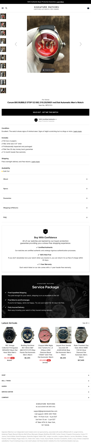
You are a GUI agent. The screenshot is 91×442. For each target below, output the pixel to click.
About (5, 179)
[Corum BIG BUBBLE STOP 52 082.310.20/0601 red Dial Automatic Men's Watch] (3, 16)
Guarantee (7, 198)
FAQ (5, 217)
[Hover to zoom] (48, 44)
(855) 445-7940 (50, 414)
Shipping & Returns (10, 208)
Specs (5, 188)
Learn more (77, 131)
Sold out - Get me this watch (45, 112)
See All (85, 323)
